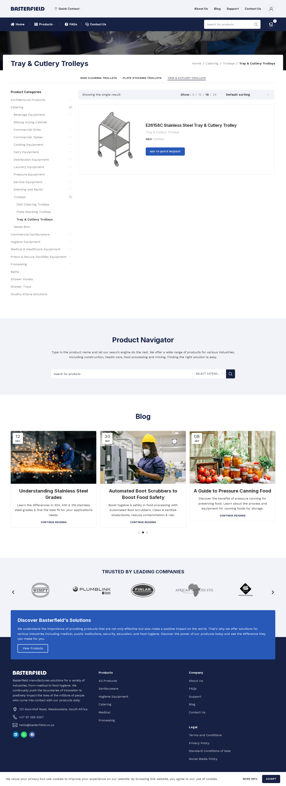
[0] (270, 24)
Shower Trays (21, 286)
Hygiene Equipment (25, 242)
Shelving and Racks (28, 189)
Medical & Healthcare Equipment (35, 249)
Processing (19, 264)
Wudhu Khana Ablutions (29, 294)
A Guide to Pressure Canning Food (232, 491)
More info (250, 778)
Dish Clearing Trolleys (33, 204)
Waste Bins (22, 227)
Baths (15, 272)
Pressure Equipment (29, 174)
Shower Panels (22, 279)
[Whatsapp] (24, 734)
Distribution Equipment (31, 159)
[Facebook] (32, 734)
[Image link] (30, 672)
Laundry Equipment (29, 167)
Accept (271, 778)
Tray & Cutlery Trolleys (35, 219)
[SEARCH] (230, 373)
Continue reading (54, 522)
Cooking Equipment (28, 144)
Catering (212, 63)
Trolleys (229, 63)
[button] (13, 592)
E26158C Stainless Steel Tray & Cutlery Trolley (191, 125)
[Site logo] (28, 8)
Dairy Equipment (26, 152)
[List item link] (52, 717)
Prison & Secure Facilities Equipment (38, 257)
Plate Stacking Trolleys (34, 212)
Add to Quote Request (165, 151)
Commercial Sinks (27, 129)
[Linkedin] (16, 734)
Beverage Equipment (29, 114)
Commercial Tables (28, 137)
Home (196, 63)
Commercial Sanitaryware (30, 234)
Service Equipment (28, 182)
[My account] (271, 9)
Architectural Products (28, 100)
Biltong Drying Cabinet (30, 122)
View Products (33, 648)
